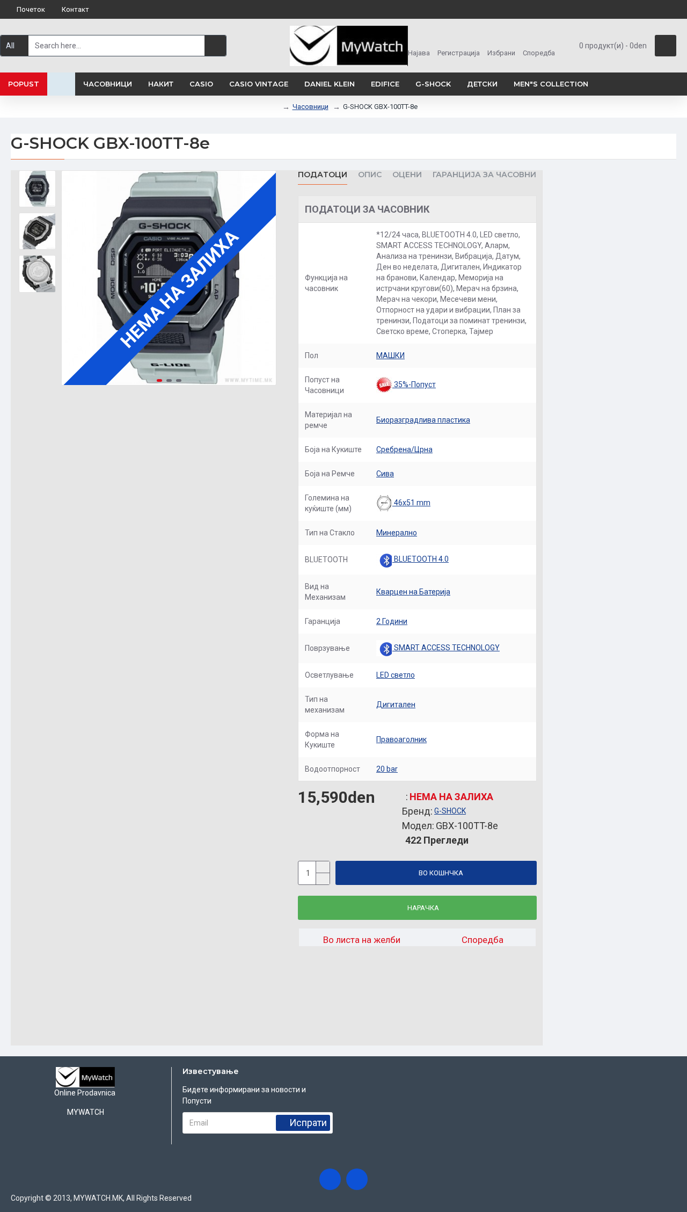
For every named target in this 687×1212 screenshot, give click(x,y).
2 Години (391, 621)
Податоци (322, 174)
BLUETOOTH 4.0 (420, 559)
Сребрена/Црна (404, 449)
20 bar (387, 769)
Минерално (396, 532)
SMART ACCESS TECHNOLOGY (446, 647)
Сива (385, 473)
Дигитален (395, 704)
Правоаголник (401, 739)
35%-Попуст (414, 384)
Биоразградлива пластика (423, 420)
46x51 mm (411, 502)
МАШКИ (390, 355)
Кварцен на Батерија (413, 591)
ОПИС (370, 174)
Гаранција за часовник (487, 174)
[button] (72, 278)
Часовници (310, 107)
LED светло (395, 675)
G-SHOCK (450, 811)
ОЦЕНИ (407, 174)
